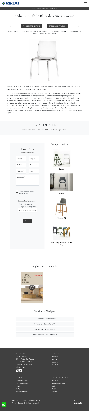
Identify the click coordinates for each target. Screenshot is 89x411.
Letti (54, 389)
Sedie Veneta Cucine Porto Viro (45, 324)
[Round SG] (12, 26)
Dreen (61, 169)
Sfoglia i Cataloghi (57, 26)
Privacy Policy (23, 193)
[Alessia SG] (61, 207)
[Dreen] (61, 158)
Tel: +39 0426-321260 (23, 362)
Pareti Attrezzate (58, 383)
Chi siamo (55, 357)
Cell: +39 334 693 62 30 (24, 364)
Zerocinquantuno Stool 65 (61, 243)
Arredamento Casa (42, 8)
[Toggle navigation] (85, 3)
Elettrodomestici (21, 392)
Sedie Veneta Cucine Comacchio (45, 335)
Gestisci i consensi (32, 403)
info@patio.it (20, 367)
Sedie (51, 8)
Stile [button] (47, 130)
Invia (27, 221)
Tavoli (18, 386)
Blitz (55, 8)
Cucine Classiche (22, 383)
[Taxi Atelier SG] (77, 26)
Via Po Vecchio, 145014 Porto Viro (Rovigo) (25, 358)
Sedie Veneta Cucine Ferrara (45, 319)
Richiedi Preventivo (31, 26)
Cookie (20, 403)
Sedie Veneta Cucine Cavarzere (45, 329)
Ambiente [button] (31, 130)
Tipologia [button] (53, 130)
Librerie (55, 381)
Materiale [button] (40, 130)
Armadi (55, 392)
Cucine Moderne (22, 381)
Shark (61, 193)
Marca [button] (24, 130)
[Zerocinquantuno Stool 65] (61, 231)
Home (33, 8)
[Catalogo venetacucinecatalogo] (32, 287)
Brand (54, 359)
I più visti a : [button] (63, 130)
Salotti (54, 386)
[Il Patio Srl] (10, 3)
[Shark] (61, 182)
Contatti (55, 365)
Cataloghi (55, 362)
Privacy (14, 403)
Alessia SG (62, 218)
